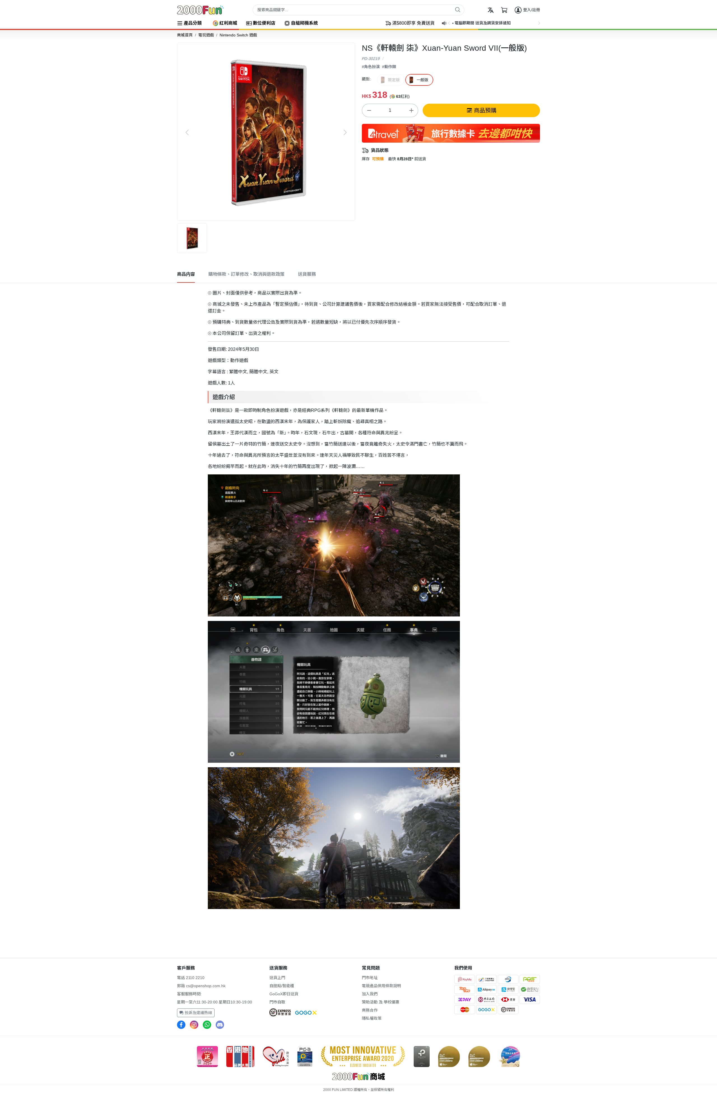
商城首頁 (185, 35)
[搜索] (457, 9)
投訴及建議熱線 (197, 1012)
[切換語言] (490, 10)
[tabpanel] (358, 598)
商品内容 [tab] (186, 274)
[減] (369, 110)
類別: (366, 79)
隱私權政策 (371, 1018)
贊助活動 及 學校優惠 (380, 1002)
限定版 (394, 80)
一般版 (422, 80)
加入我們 (370, 994)
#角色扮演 (371, 66)
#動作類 (389, 66)
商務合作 (370, 1010)
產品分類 (193, 23)
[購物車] (504, 10)
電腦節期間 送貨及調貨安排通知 (483, 23)
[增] (411, 110)
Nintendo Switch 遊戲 (238, 35)
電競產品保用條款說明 (381, 986)
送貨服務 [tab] (307, 274)
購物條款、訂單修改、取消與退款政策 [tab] (246, 274)
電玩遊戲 (206, 35)
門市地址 (370, 977)
